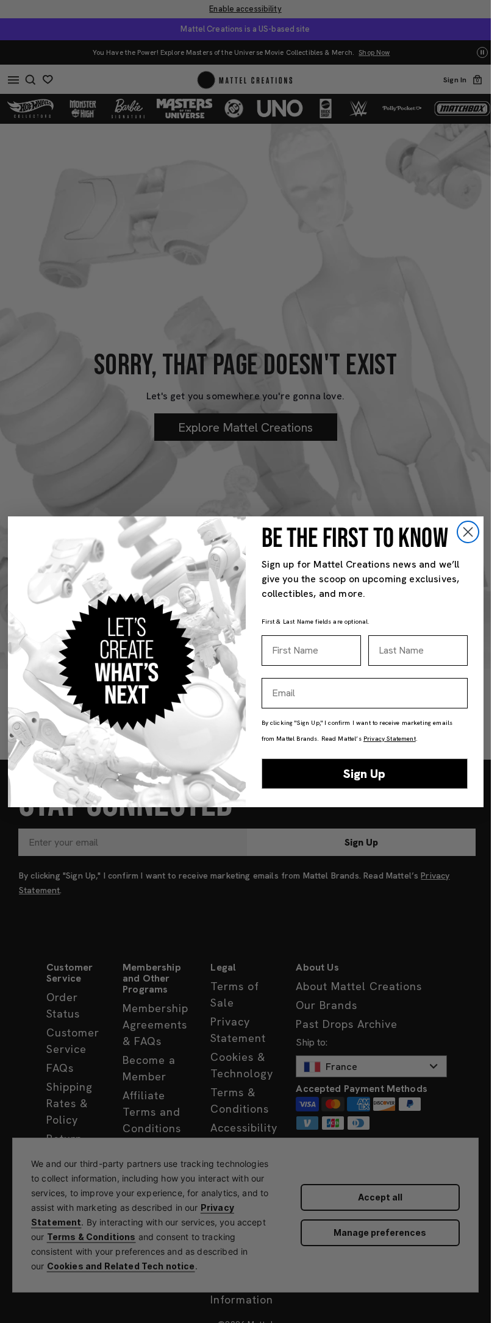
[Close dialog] (468, 532)
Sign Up (364, 774)
